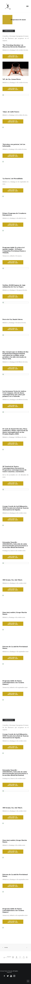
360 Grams (6, 580)
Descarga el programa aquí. (13, 156)
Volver (6, 947)
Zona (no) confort (9, 612)
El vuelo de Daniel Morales (12, 429)
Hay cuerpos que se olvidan (13, 352)
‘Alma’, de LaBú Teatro (11, 112)
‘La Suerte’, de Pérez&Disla (13, 178)
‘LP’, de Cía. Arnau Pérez (12, 79)
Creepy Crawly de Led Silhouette (15, 506)
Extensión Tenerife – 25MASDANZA (10, 543)
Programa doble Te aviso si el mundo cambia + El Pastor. (13, 248)
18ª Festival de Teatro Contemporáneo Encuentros (13, 467)
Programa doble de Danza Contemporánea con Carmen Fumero (13, 682)
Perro (5, 319)
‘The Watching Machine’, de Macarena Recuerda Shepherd (14, 46)
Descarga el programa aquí (13, 56)
